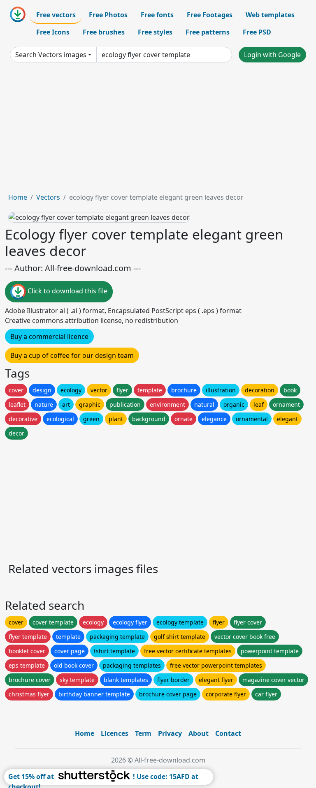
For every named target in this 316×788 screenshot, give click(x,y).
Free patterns (208, 32)
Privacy (170, 733)
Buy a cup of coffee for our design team (72, 355)
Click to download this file (66, 291)
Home (17, 197)
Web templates (270, 14)
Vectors (48, 197)
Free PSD (257, 32)
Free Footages (209, 14)
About (198, 733)
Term (143, 733)
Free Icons (53, 32)
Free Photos (108, 14)
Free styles (155, 32)
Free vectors (56, 14)
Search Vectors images (50, 54)
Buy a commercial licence (49, 336)
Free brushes (104, 32)
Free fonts (157, 14)
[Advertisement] (158, 130)
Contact (228, 733)
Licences (114, 733)
